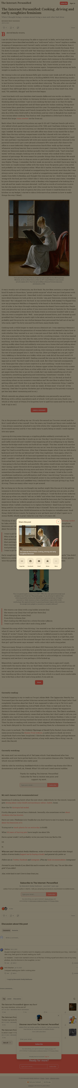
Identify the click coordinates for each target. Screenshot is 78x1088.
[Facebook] (30, 561)
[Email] (39, 561)
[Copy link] (22, 561)
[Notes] (47, 561)
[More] (56, 561)
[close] (58, 521)
